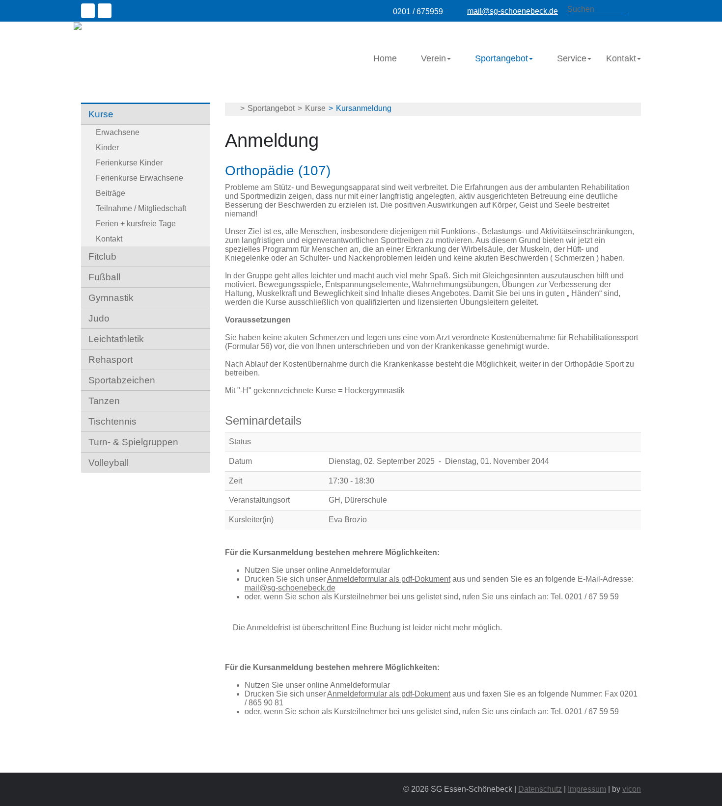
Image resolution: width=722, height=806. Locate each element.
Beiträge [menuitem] (110, 193)
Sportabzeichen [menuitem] (121, 380)
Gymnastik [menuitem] (111, 298)
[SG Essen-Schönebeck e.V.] (232, 109)
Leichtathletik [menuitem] (116, 339)
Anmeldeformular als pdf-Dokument (388, 579)
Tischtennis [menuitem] (112, 421)
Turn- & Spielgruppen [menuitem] (133, 442)
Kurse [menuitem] (100, 114)
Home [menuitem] (385, 58)
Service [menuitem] (571, 58)
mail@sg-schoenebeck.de (512, 11)
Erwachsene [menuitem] (117, 132)
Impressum (587, 789)
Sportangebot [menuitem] (501, 58)
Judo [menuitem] (99, 318)
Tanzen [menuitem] (104, 401)
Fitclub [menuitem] (102, 256)
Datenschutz (540, 789)
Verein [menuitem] (433, 58)
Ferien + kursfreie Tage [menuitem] (136, 223)
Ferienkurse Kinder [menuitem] (129, 163)
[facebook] (89, 12)
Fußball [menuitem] (104, 277)
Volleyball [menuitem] (108, 462)
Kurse (315, 108)
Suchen (636, 10)
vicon (631, 789)
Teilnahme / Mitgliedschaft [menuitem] (141, 208)
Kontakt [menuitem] (621, 58)
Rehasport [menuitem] (110, 359)
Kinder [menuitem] (107, 147)
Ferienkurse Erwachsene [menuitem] (139, 178)
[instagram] (106, 12)
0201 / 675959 (418, 11)
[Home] (128, 26)
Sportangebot (271, 108)
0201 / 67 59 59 (592, 596)
